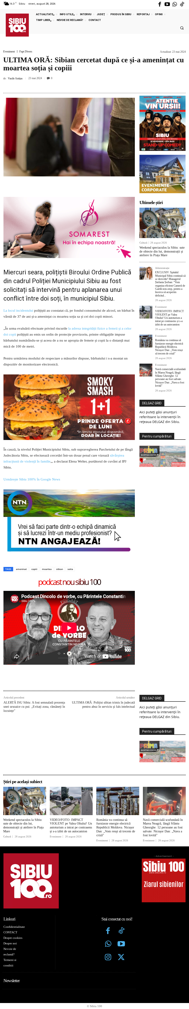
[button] (182, 28)
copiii (34, 569)
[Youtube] (167, 4)
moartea (47, 569)
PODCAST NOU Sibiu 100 (69, 582)
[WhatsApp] (99, 84)
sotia (70, 569)
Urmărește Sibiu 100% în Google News (31, 479)
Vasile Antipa (15, 78)
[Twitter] (121, 957)
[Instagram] (108, 957)
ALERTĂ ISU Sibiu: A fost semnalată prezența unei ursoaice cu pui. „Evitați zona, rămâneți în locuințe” (34, 707)
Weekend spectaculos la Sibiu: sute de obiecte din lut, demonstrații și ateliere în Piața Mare (162, 251)
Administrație (162, 268)
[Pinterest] (88, 84)
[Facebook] (159, 4)
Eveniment (9, 51)
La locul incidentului (18, 310)
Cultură (143, 242)
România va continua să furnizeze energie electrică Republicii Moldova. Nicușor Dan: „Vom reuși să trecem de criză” (169, 347)
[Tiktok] (182, 4)
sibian (59, 569)
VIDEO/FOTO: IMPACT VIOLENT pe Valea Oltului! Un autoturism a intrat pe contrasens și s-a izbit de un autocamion (169, 318)
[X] (78, 84)
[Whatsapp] (174, 4)
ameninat (21, 569)
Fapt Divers (25, 51)
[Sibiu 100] (17, 25)
